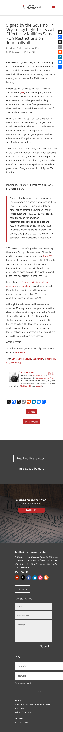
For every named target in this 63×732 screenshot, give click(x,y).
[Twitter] (53, 373)
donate (31, 411)
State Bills (31, 52)
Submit (44, 646)
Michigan (35, 282)
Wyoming (16, 362)
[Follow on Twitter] (23, 577)
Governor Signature (21, 358)
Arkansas (11, 286)
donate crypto (31, 421)
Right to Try (50, 358)
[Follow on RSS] (46, 577)
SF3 (22, 92)
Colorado (26, 282)
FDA (24, 52)
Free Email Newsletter (30, 458)
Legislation (37, 358)
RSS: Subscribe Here (31, 468)
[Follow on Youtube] (17, 577)
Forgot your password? (23, 683)
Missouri (46, 282)
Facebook (38, 386)
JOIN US (31, 510)
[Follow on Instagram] (40, 577)
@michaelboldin (26, 386)
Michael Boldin (16, 48)
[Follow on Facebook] (28, 577)
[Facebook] (49, 373)
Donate (22, 589)
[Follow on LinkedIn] (34, 577)
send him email (39, 375)
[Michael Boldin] (14, 381)
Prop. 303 (48, 256)
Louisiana (25, 286)
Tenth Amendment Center (45, 378)
